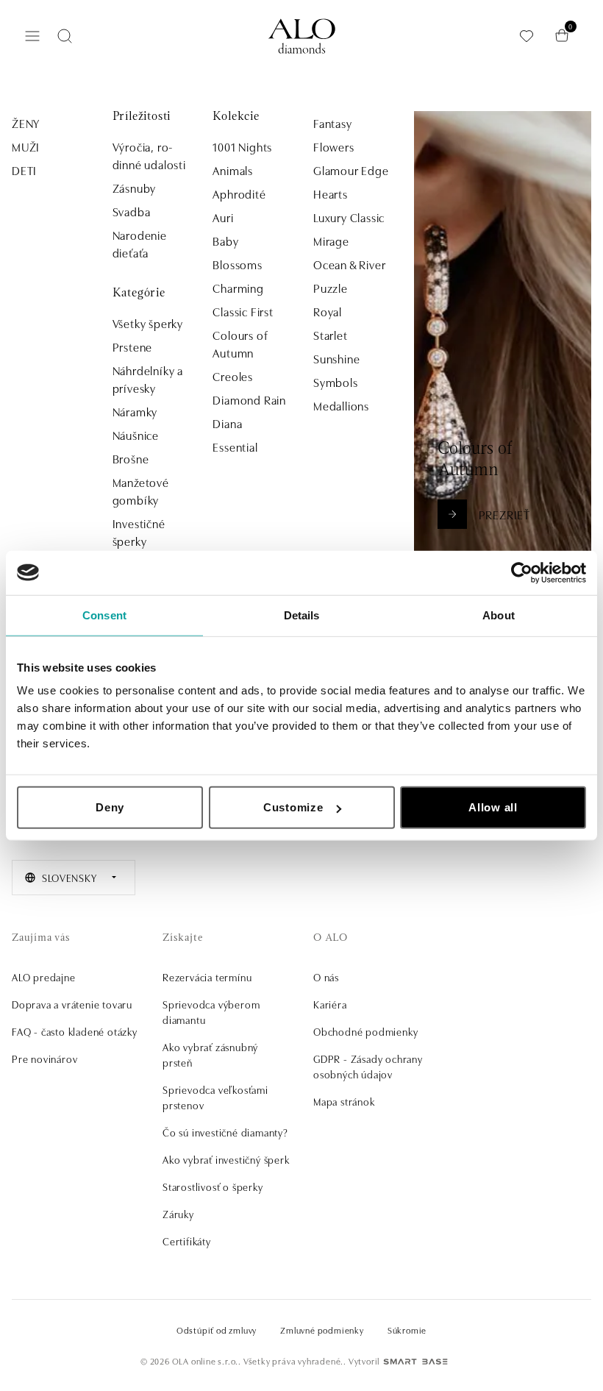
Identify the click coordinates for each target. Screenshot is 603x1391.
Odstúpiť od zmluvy (216, 1329)
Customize (293, 807)
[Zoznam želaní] (526, 36)
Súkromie (407, 1329)
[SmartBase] (415, 1362)
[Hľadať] (64, 36)
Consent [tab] (104, 614)
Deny (110, 807)
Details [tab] (302, 614)
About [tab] (498, 614)
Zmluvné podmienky (322, 1329)
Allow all (493, 807)
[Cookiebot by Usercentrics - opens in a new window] (521, 572)
